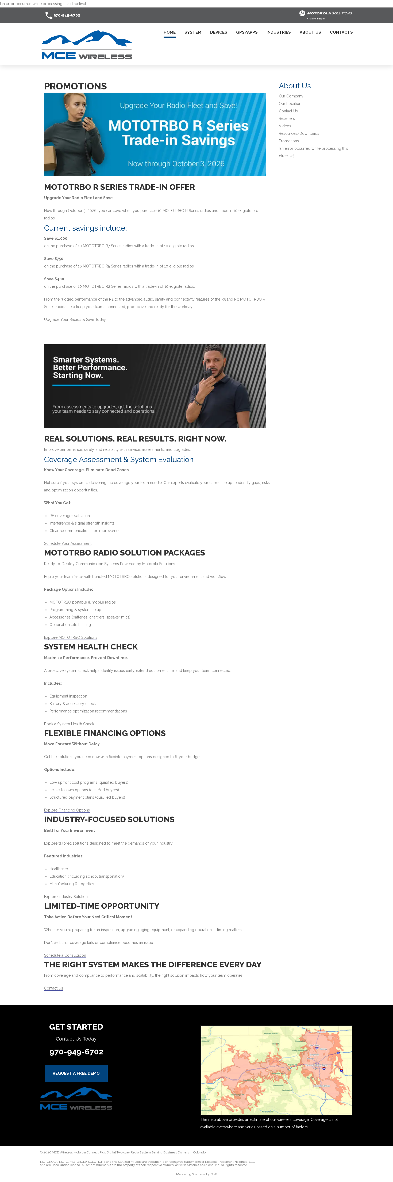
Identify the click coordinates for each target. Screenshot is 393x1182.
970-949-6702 (66, 15)
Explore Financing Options (67, 810)
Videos (285, 126)
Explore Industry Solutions (67, 897)
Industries (279, 32)
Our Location (290, 103)
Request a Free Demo (76, 1073)
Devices (218, 32)
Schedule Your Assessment (67, 543)
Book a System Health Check (69, 724)
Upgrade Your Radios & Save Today (75, 319)
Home (170, 32)
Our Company (291, 96)
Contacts (341, 32)
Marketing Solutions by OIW (196, 1174)
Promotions (289, 141)
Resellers (287, 118)
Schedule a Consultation (65, 955)
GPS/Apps (247, 32)
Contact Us (53, 988)
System (192, 32)
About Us (310, 32)
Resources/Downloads (299, 133)
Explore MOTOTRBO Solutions (70, 637)
